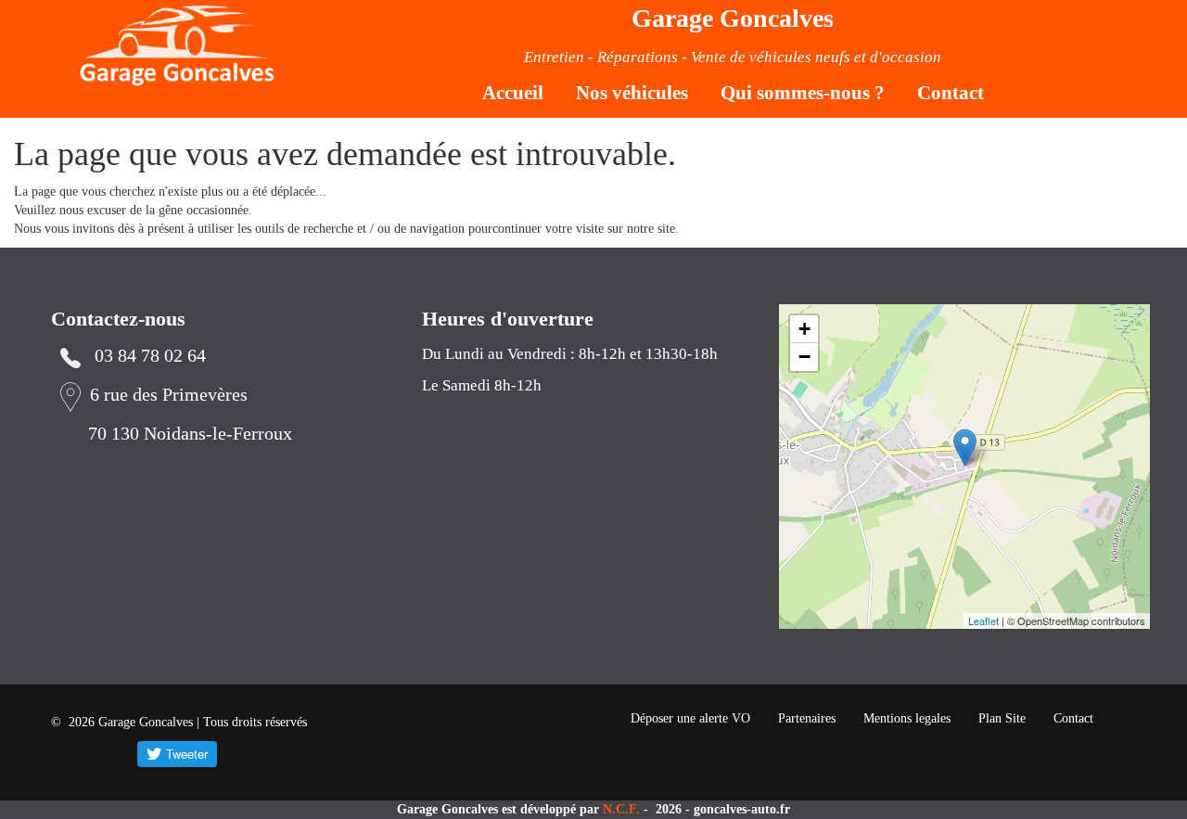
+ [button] (804, 328)
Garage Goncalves (733, 18)
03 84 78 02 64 (150, 355)
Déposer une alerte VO (690, 718)
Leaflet (983, 620)
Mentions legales (907, 718)
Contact (950, 93)
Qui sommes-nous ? (803, 93)
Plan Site (1002, 718)
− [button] (804, 356)
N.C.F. (623, 809)
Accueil (512, 93)
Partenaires (807, 718)
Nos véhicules (632, 93)
